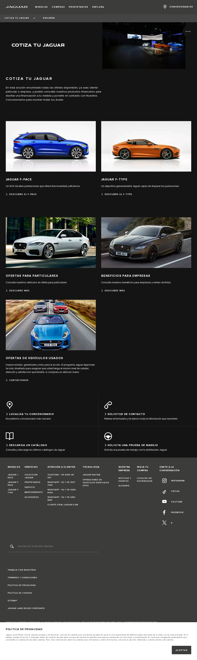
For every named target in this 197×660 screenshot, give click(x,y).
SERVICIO (30, 487)
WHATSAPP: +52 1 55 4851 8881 (61, 498)
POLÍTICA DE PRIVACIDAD (22, 585)
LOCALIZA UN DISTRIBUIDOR (144, 479)
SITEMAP (12, 601)
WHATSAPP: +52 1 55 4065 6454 (62, 491)
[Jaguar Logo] (16, 7)
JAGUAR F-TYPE (13, 491)
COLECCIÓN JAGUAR (31, 476)
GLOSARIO (124, 486)
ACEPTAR (182, 650)
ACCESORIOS (32, 497)
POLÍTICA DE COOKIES (20, 593)
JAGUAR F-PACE (13, 483)
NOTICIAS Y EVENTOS (125, 479)
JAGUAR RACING (91, 475)
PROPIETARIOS (32, 482)
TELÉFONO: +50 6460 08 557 (61, 476)
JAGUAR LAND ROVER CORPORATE (26, 608)
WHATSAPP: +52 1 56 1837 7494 (61, 483)
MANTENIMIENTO (34, 492)
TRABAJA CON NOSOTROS (22, 570)
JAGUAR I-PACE (13, 476)
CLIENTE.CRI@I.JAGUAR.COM (63, 505)
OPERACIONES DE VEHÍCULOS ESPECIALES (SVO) (96, 483)
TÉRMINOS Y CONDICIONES (22, 578)
